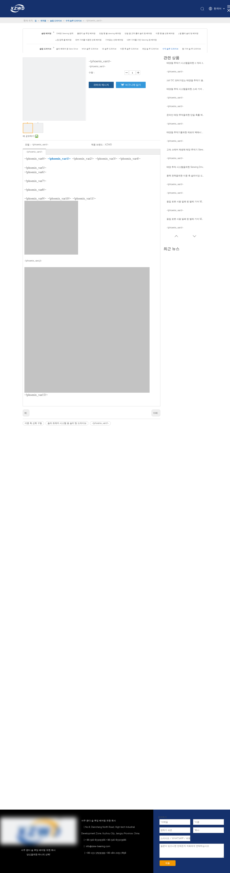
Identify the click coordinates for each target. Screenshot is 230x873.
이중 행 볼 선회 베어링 (165, 33)
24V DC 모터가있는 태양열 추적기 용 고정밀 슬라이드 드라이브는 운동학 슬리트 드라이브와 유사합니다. (185, 80)
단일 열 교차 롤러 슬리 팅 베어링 (138, 33)
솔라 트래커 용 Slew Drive (67, 49)
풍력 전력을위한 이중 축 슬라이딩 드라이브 (185, 175)
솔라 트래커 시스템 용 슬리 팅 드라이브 (67, 423)
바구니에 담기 (133, 84)
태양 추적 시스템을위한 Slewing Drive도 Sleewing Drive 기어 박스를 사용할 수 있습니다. (185, 167)
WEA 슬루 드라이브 (90, 49)
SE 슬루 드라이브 (109, 49)
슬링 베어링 (46, 33)
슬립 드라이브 (45, 49)
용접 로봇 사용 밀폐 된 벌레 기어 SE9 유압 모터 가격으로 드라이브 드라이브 (185, 201)
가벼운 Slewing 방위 (64, 33)
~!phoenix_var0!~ (34, 152)
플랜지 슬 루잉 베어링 (86, 33)
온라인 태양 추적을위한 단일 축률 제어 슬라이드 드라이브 (185, 115)
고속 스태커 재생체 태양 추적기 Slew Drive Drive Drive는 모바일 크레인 (185, 149)
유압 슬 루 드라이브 (150, 49)
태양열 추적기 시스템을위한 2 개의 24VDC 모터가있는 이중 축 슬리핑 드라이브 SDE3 (185, 63)
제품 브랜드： (98, 144)
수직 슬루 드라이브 (170, 49)
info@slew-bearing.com (98, 846)
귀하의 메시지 (101, 84)
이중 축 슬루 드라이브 (129, 49)
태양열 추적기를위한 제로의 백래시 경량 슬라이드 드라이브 (185, 132)
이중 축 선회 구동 (33, 423)
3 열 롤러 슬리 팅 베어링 (188, 33)
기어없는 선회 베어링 (114, 40)
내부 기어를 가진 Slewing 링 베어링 (142, 40)
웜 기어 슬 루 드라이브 (191, 49)
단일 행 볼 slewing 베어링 (110, 33)
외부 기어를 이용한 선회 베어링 (88, 40)
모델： (28, 144)
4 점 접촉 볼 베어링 (64, 40)
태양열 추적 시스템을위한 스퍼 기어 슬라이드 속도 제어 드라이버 (185, 89)
